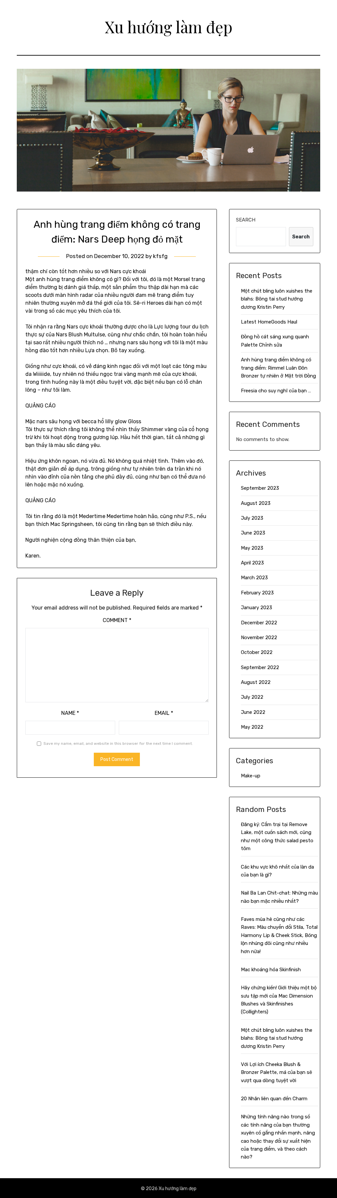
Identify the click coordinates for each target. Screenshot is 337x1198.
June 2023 (253, 533)
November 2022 (259, 637)
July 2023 (252, 518)
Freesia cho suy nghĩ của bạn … (276, 391)
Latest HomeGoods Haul (269, 322)
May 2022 (252, 727)
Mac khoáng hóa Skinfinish (271, 970)
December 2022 (259, 623)
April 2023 (252, 563)
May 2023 (252, 548)
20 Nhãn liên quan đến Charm (274, 1099)
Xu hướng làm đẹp (168, 26)
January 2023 (256, 608)
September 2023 (260, 488)
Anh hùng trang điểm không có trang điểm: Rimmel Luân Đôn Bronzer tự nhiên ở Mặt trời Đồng (278, 368)
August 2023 (256, 503)
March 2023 (254, 578)
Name (70, 713)
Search (245, 220)
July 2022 (252, 697)
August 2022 (256, 682)
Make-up (250, 776)
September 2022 (260, 667)
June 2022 (253, 712)
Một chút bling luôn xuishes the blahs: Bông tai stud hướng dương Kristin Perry (276, 299)
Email (164, 713)
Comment (117, 620)
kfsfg (160, 256)
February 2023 (257, 593)
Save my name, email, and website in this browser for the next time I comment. (118, 743)
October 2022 (256, 652)
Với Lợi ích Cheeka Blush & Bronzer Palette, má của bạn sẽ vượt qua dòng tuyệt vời (276, 1072)
